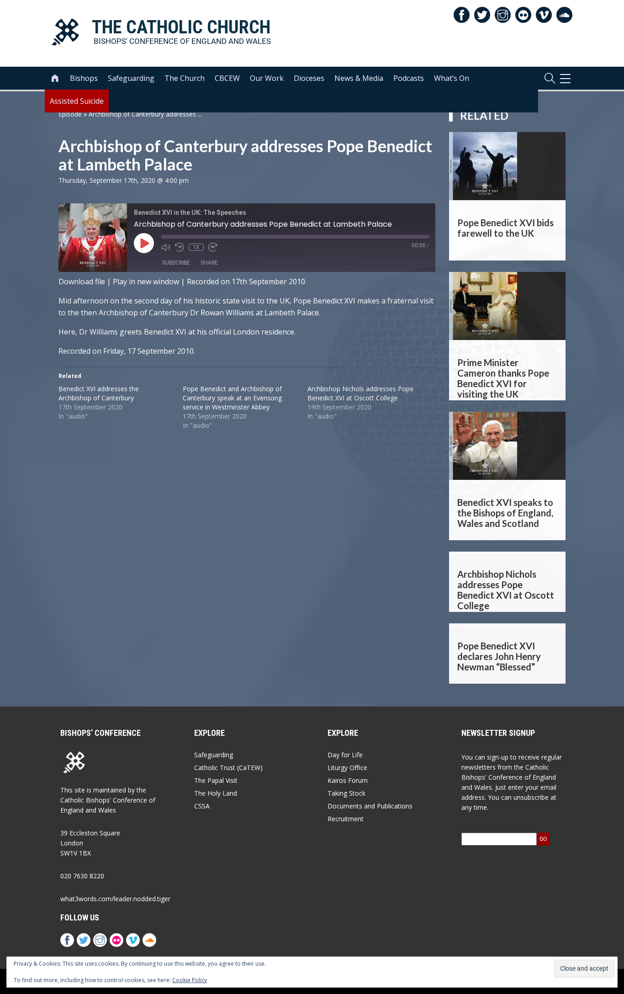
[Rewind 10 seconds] (179, 247)
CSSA (202, 806)
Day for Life (345, 754)
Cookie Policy (189, 980)
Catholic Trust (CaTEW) (228, 767)
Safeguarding (131, 78)
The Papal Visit (216, 780)
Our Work (267, 78)
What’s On (451, 78)
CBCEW (227, 78)
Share (209, 263)
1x (196, 247)
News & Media (358, 78)
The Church (184, 78)
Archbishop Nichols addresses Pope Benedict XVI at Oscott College (360, 393)
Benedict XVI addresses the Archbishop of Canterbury (98, 393)
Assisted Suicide (77, 101)
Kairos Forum (348, 780)
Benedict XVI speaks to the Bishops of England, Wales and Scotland (505, 513)
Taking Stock (346, 793)
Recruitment (346, 818)
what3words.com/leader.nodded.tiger (115, 898)
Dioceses (309, 78)
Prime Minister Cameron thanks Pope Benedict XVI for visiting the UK (503, 377)
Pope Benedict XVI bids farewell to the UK (505, 228)
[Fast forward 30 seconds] (212, 247)
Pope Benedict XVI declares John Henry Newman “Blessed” (499, 656)
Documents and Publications (370, 806)
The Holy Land (215, 793)
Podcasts (408, 78)
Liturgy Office (347, 767)
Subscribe (176, 263)
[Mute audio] (165, 247)
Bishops (84, 78)
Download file (81, 281)
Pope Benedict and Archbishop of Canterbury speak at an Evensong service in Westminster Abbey (232, 397)
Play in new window (146, 281)
